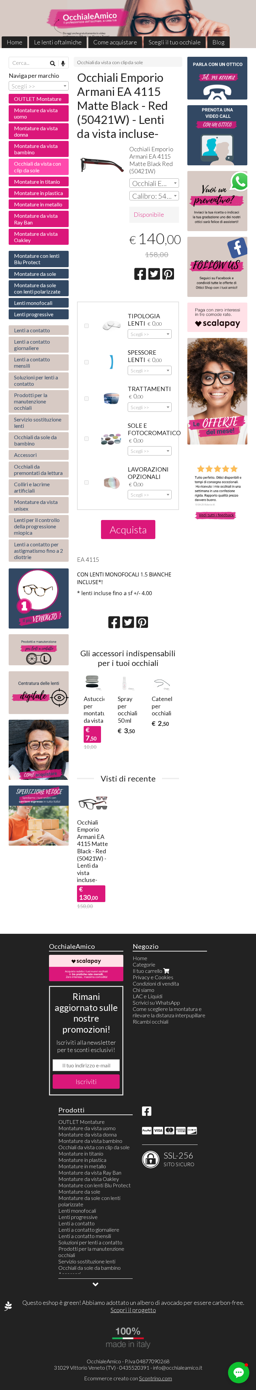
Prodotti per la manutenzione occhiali (30, 401)
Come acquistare (115, 42)
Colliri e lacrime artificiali (32, 487)
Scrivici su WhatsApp (156, 1002)
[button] (238, 1372)
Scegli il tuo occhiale (175, 42)
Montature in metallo (38, 204)
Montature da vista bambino (36, 149)
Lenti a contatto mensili (32, 362)
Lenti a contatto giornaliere (32, 344)
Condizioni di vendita (156, 983)
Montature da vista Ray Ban (36, 218)
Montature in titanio (37, 181)
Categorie (144, 964)
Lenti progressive (33, 314)
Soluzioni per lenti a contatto (36, 380)
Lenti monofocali (33, 303)
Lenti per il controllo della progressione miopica (37, 526)
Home (14, 42)
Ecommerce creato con (128, 1378)
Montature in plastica (38, 193)
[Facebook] (146, 1113)
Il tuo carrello (148, 971)
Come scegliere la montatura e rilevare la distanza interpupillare (169, 1012)
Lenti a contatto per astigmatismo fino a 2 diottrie (38, 550)
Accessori (25, 455)
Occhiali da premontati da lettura (38, 469)
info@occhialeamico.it (177, 1367)
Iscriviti (86, 1081)
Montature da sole (35, 274)
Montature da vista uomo (36, 113)
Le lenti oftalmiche (58, 42)
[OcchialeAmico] (128, 24)
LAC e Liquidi (147, 996)
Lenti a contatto (32, 330)
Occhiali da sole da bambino (35, 440)
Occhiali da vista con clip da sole (110, 62)
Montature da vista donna (36, 131)
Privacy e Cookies (153, 977)
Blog (218, 42)
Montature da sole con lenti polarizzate (37, 288)
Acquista (128, 529)
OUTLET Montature (37, 99)
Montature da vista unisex (36, 505)
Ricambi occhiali (150, 1021)
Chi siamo (143, 990)
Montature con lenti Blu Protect (36, 258)
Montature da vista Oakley (36, 236)
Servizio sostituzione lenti (37, 422)
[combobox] (154, 183)
